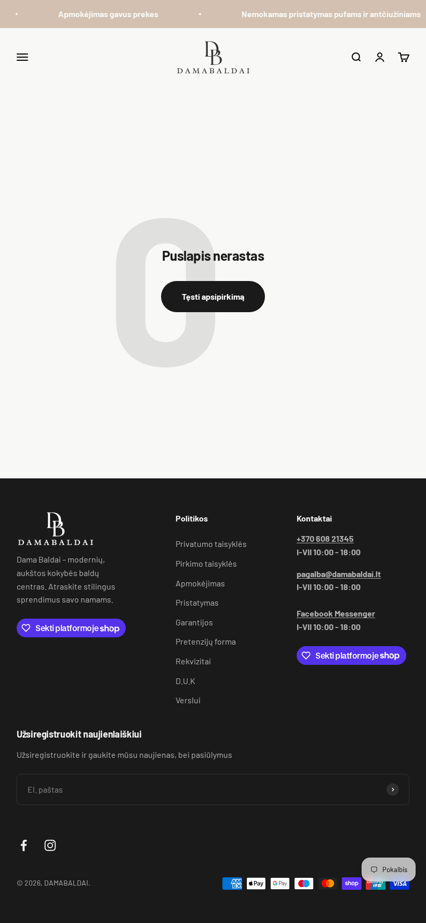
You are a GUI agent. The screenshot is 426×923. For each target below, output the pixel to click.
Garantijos (194, 622)
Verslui (188, 700)
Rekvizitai (193, 661)
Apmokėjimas (200, 583)
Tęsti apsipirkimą (213, 296)
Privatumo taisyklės (211, 544)
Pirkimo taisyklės (206, 563)
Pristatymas (197, 602)
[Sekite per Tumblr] (77, 845)
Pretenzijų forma (206, 641)
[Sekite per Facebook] (24, 845)
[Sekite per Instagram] (50, 845)
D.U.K (185, 681)
